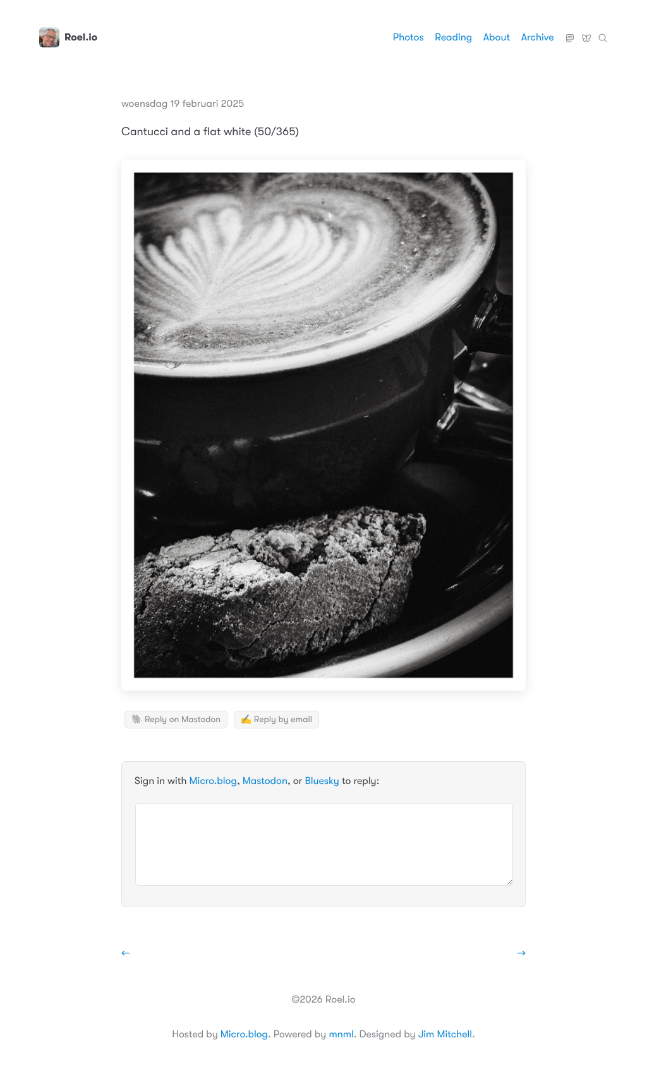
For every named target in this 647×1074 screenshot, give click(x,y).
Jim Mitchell (445, 1034)
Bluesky (586, 33)
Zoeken (603, 33)
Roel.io (80, 37)
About (496, 37)
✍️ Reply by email (276, 720)
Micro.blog (213, 781)
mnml (341, 1034)
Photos (408, 37)
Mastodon (570, 33)
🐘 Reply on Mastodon (176, 720)
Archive (537, 37)
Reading (453, 37)
